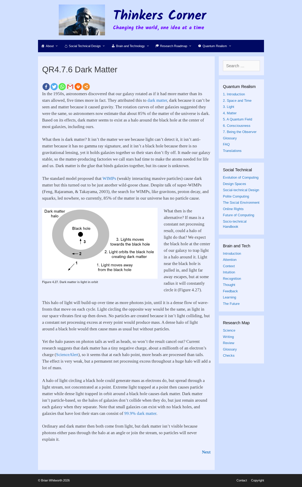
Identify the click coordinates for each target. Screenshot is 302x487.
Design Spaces (234, 184)
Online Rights (233, 209)
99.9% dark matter (140, 413)
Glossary (230, 138)
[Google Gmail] (70, 86)
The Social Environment (241, 203)
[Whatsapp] (62, 86)
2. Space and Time (237, 101)
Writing (228, 337)
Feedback (230, 291)
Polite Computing (236, 196)
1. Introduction (234, 94)
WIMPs (109, 178)
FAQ (226, 144)
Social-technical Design (241, 190)
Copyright (257, 480)
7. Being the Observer (240, 132)
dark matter (157, 100)
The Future (231, 304)
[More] (86, 86)
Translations (232, 151)
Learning (229, 297)
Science (229, 330)
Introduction (232, 254)
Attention (229, 260)
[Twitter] (54, 86)
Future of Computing (238, 215)
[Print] (78, 86)
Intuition (229, 272)
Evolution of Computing (240, 177)
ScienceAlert (67, 354)
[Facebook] (46, 86)
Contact (241, 480)
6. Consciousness (236, 126)
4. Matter (230, 113)
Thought (229, 285)
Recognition (232, 279)
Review (228, 343)
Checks (229, 355)
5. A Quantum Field (237, 119)
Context (229, 266)
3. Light (228, 107)
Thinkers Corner (159, 16)
